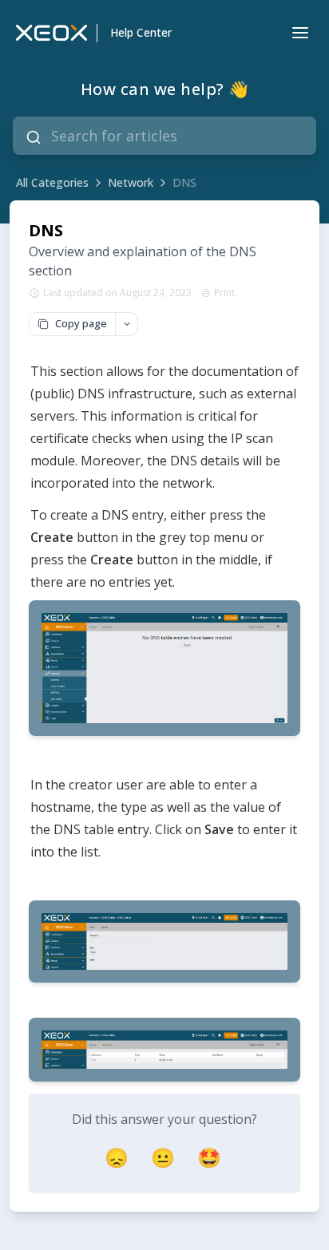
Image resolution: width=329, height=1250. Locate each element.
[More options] (126, 324)
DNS (184, 182)
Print (224, 293)
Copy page (81, 323)
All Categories (52, 182)
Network (130, 182)
